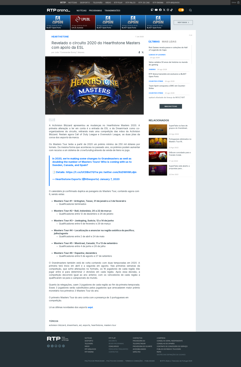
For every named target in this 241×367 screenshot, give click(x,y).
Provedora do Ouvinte (142, 346)
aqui (90, 307)
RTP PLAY (112, 338)
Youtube (59, 346)
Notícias (72, 3)
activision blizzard (57, 325)
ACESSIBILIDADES (139, 349)
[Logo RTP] (58, 339)
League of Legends (157, 55)
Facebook (48, 346)
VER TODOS (182, 22)
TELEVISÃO (89, 344)
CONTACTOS (137, 338)
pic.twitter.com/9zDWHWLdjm (117, 172)
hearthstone (97, 325)
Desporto (85, 3)
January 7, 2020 (110, 179)
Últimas (154, 41)
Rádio (108, 3)
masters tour (110, 325)
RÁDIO (87, 346)
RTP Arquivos (172, 3)
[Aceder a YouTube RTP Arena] (156, 10)
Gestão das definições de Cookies (171, 355)
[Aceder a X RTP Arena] (164, 10)
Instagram (56, 346)
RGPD (159, 352)
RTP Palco (130, 3)
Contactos (113, 352)
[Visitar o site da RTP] (63, 2)
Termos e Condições (134, 361)
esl (80, 325)
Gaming (152, 69)
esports (86, 325)
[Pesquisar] (189, 10)
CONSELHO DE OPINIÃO (166, 344)
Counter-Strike (156, 81)
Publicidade (150, 361)
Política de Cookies (114, 361)
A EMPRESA (161, 338)
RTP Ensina (158, 3)
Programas (95, 10)
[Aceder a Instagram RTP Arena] (167, 10)
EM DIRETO (113, 341)
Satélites (136, 352)
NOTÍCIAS (88, 338)
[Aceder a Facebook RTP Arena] (160, 10)
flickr (63, 346)
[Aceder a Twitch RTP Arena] (152, 10)
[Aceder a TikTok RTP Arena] (171, 10)
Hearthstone (60, 36)
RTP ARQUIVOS (90, 349)
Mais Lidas (169, 41)
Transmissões (112, 10)
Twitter (52, 346)
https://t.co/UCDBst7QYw (82, 172)
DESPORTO (89, 341)
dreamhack (72, 325)
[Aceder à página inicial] (61, 10)
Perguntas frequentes (118, 349)
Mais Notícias (171, 106)
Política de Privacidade (95, 361)
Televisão (97, 3)
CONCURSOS (114, 346)
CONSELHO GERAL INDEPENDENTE (170, 341)
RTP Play (118, 3)
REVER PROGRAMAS (116, 344)
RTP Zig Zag (144, 3)
